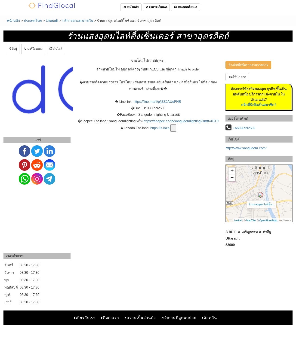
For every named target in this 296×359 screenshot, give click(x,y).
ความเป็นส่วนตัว (141, 318)
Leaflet (238, 220)
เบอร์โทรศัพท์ (34, 48)
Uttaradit (52, 21)
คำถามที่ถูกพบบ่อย (179, 318)
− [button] (232, 178)
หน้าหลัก (132, 7)
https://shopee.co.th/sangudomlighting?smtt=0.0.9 (181, 121)
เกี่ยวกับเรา (86, 318)
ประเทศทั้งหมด (187, 7)
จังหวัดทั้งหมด (157, 7)
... (173, 128)
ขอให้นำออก (237, 77)
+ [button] (232, 171)
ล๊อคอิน (210, 318)
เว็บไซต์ (57, 48)
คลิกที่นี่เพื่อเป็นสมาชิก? (258, 105)
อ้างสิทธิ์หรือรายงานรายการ (248, 65)
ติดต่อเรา (111, 318)
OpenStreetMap (268, 220)
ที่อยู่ (14, 48)
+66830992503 (244, 128)
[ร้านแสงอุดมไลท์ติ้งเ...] (260, 195)
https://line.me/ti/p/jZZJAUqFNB (157, 101)
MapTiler (251, 220)
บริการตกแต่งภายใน (77, 21)
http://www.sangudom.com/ (246, 148)
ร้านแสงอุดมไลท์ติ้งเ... (262, 204)
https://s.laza (160, 128)
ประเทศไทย (33, 21)
